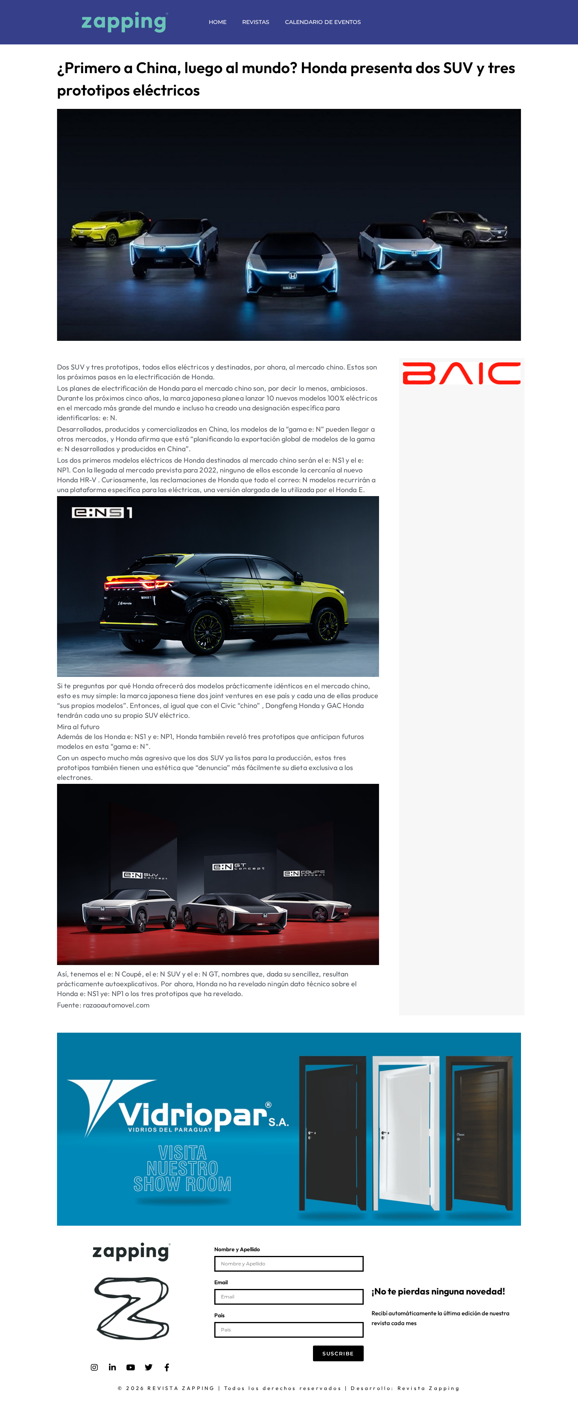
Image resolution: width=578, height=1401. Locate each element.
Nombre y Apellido (237, 1250)
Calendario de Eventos (323, 22)
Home (217, 22)
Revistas (255, 22)
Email (221, 1283)
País (219, 1316)
